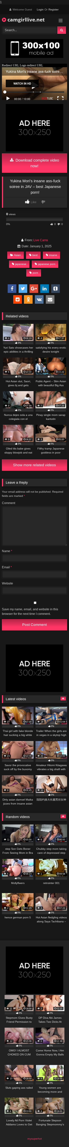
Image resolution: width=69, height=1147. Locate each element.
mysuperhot (34, 1138)
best (35, 255)
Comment (8, 503)
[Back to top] (57, 1136)
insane (53, 255)
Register (53, 9)
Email (7, 567)
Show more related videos (34, 465)
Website (7, 583)
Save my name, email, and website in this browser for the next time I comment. (30, 611)
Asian (17, 255)
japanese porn (46, 264)
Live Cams (40, 240)
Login (40, 9)
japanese (20, 264)
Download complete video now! (36, 163)
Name (7, 551)
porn (35, 272)
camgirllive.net (25, 19)
